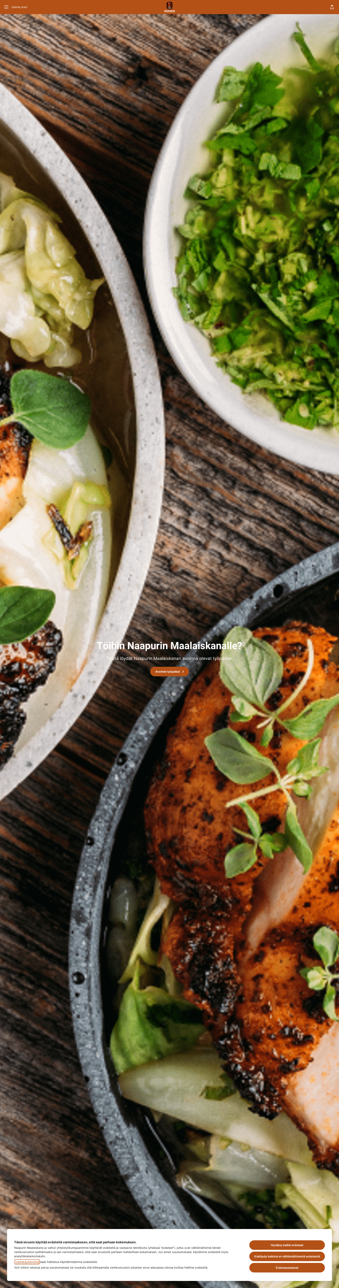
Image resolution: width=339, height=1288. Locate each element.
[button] (332, 7)
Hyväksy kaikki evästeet (287, 1245)
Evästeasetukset (287, 1267)
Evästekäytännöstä (27, 1262)
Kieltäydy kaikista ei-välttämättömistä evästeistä (287, 1256)
